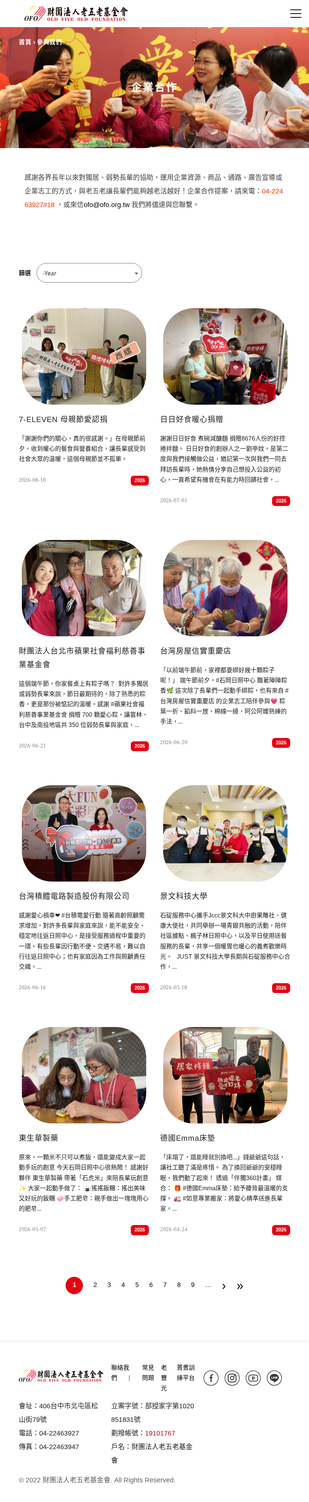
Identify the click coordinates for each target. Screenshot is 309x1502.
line (274, 1378)
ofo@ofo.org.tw (107, 205)
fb (211, 1378)
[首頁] (76, 13)
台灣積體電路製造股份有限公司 (74, 896)
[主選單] (295, 13)
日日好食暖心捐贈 (191, 419)
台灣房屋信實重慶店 (195, 651)
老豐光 (164, 1377)
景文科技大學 (184, 896)
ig (232, 1378)
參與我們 (49, 42)
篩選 (25, 273)
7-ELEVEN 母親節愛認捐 (63, 419)
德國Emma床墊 (187, 1138)
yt (253, 1378)
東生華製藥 (38, 1138)
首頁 (25, 42)
